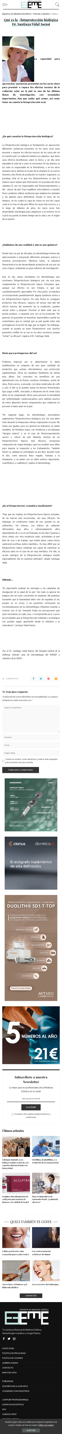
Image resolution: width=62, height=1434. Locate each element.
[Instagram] (14, 1338)
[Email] (56, 679)
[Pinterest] (48, 679)
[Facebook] (33, 679)
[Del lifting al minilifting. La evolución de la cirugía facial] (46, 1146)
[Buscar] (56, 4)
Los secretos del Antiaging (45, 1284)
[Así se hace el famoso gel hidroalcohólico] (16, 1270)
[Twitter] (41, 679)
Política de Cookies (46, 1425)
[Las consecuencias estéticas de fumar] (46, 1237)
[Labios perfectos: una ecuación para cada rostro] (16, 1237)
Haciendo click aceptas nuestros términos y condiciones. (32, 1115)
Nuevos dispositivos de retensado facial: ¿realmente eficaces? (45, 1199)
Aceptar (31, 1430)
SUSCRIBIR (31, 1107)
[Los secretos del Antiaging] (46, 1270)
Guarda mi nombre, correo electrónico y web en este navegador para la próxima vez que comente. (31, 760)
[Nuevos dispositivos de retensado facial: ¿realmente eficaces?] (46, 1183)
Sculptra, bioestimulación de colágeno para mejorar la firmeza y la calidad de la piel (15, 1199)
